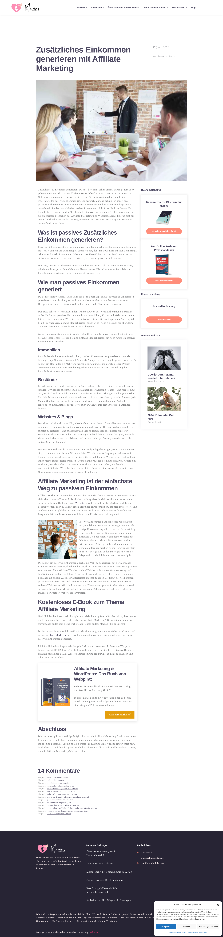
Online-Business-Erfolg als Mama (104, 880)
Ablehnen (186, 926)
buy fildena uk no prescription (59, 802)
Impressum (203, 932)
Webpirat (93, 932)
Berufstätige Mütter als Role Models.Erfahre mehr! (101, 890)
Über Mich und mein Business (123, 7)
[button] (218, 904)
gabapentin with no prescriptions (60, 800)
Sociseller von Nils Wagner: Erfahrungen (108, 900)
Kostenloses (178, 7)
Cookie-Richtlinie (175, 932)
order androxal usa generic (58, 777)
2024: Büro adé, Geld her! (100, 864)
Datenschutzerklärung (190, 932)
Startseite (82, 7)
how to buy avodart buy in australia (61, 791)
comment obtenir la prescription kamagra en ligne (67, 811)
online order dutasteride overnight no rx (63, 794)
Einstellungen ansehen (208, 926)
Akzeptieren (166, 926)
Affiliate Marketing (56, 635)
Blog (193, 7)
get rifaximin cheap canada (58, 783)
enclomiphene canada (55, 780)
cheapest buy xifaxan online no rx (60, 786)
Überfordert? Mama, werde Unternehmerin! (101, 853)
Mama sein (96, 7)
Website (80, 503)
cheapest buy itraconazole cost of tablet (63, 805)
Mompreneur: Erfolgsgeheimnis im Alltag (109, 872)
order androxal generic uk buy (59, 813)
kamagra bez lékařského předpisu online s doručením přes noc (72, 808)
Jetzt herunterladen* (120, 715)
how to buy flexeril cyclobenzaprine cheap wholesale (68, 797)
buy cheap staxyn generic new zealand (62, 788)
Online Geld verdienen (154, 7)
